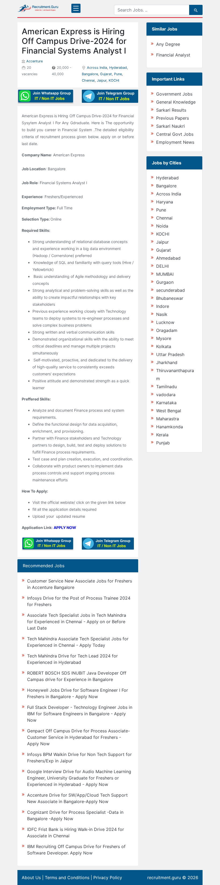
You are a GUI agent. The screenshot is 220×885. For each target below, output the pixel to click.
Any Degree (168, 44)
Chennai (88, 80)
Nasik (161, 314)
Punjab (163, 442)
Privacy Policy (107, 877)
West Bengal (168, 410)
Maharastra (167, 418)
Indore (162, 306)
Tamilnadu (166, 386)
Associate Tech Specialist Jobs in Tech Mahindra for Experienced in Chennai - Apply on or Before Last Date (76, 621)
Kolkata (163, 346)
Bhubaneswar (169, 298)
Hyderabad (118, 68)
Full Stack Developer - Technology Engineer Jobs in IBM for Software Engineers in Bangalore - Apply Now (79, 714)
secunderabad (170, 290)
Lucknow (165, 322)
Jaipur (102, 80)
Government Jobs (174, 94)
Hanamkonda (169, 426)
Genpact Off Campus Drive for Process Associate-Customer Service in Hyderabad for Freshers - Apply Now (78, 737)
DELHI (162, 266)
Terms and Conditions (67, 877)
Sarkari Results (171, 110)
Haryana (164, 202)
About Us (31, 877)
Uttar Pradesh (170, 354)
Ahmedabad (168, 258)
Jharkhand (166, 362)
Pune (118, 74)
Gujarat (106, 74)
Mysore (163, 338)
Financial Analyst (173, 55)
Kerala (162, 434)
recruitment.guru (164, 877)
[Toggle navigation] (76, 8)
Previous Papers (172, 118)
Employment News (175, 142)
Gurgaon (165, 282)
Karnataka (166, 402)
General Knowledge (176, 102)
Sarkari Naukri (170, 126)
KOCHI (114, 80)
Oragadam (166, 330)
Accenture (34, 61)
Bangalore (90, 74)
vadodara (165, 394)
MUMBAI (165, 274)
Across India (97, 68)
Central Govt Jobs (174, 134)
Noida (162, 226)
